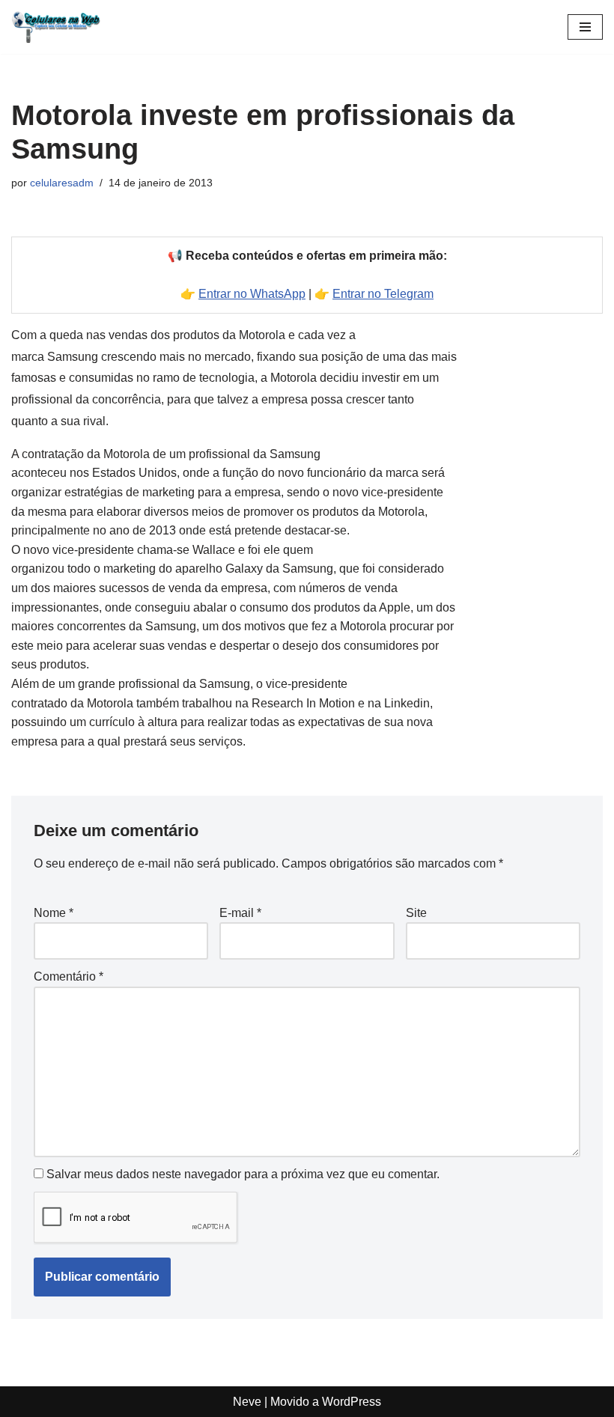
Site (416, 912)
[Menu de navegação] (585, 27)
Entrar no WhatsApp (252, 293)
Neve (247, 1401)
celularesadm (62, 183)
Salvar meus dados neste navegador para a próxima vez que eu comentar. (243, 1174)
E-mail (240, 912)
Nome (53, 912)
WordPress (351, 1401)
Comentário (68, 976)
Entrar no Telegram (383, 293)
